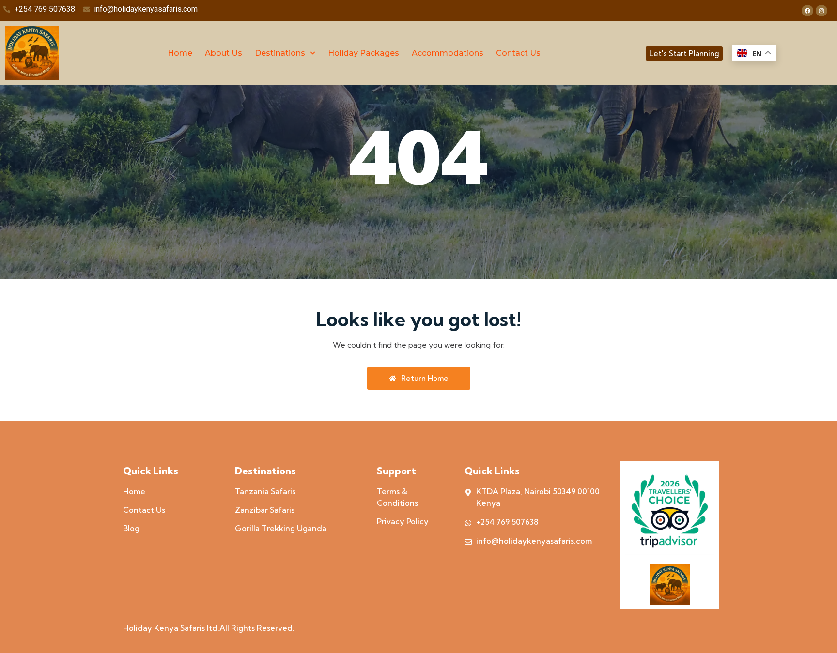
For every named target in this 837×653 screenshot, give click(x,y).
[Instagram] (821, 10)
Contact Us (518, 53)
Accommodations (447, 53)
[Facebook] (807, 10)
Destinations (280, 53)
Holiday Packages (363, 53)
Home (180, 53)
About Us (223, 53)
